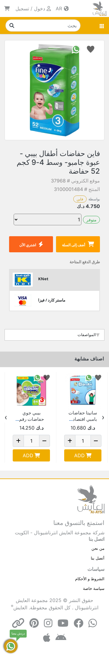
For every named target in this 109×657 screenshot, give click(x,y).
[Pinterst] (34, 623)
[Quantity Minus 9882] (44, 441)
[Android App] (60, 638)
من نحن (97, 548)
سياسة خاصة (93, 588)
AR (60, 8)
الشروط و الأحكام (89, 578)
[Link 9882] (31, 391)
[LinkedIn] (18, 623)
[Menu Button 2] (102, 25)
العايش (20, 607)
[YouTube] (63, 623)
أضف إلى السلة (73, 245)
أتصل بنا (97, 558)
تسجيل (22, 8)
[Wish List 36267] (98, 377)
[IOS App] (46, 638)
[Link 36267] (82, 391)
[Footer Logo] (90, 499)
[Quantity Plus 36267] (69, 441)
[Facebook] (78, 623)
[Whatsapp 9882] (37, 377)
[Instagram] (48, 623)
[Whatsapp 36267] (88, 377)
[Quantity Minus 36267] (96, 441)
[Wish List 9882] (46, 377)
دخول (39, 8)
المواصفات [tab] (87, 334)
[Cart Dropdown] (7, 8)
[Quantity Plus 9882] (18, 441)
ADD (79, 455)
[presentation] (103, 417)
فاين (80, 199)
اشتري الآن (27, 245)
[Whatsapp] (92, 623)
